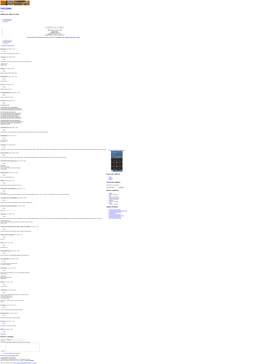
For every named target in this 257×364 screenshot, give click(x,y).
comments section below (70, 37)
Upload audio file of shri (114, 198)
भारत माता (111, 200)
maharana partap (10, 45)
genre (110, 176)
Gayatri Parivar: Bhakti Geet (115, 212)
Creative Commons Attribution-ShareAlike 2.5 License (24, 362)
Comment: (3, 351)
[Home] (15, 4)
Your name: (3, 339)
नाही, (110, 195)
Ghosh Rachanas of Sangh (114, 209)
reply (4, 51)
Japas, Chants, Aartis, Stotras (115, 218)
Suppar (110, 193)
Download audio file (7, 19)
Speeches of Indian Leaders (115, 214)
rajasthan (4, 45)
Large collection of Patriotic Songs (116, 215)
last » (5, 333)
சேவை (110, 202)
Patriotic (56, 31)
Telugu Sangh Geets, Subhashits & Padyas (118, 210)
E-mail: (2, 341)
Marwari (57, 32)
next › (3, 333)
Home (2, 11)
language (111, 178)
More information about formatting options (10, 355)
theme (110, 179)
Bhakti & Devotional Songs (115, 216)
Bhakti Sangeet (112, 213)
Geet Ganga (6, 8)
